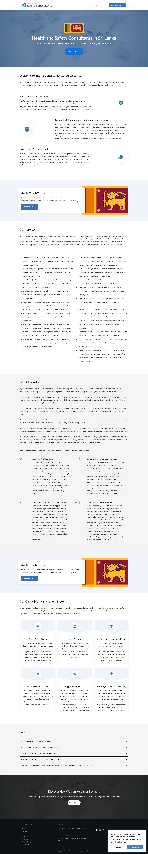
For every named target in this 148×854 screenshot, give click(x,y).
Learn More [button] (123, 842)
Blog (23, 836)
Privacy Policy (26, 842)
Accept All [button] (135, 847)
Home (23, 828)
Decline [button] (118, 847)
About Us (25, 839)
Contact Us (25, 844)
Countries (25, 834)
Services (24, 831)
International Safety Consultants (79, 851)
